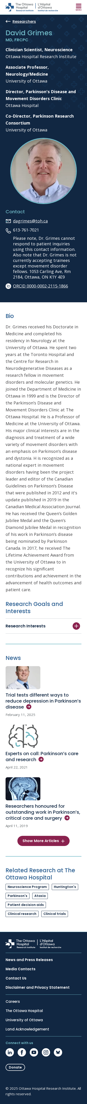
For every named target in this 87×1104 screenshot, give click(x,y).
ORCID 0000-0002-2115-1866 (40, 286)
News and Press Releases (29, 960)
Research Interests (25, 626)
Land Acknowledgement (27, 1029)
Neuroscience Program (27, 886)
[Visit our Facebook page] (22, 1052)
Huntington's (65, 886)
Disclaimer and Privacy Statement (38, 987)
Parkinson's (17, 895)
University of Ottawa (24, 1020)
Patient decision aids (26, 904)
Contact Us (16, 978)
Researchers (24, 21)
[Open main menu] (79, 7)
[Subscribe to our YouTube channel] (34, 1052)
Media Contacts (20, 969)
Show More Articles (41, 840)
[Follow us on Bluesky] (58, 1052)
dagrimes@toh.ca (30, 221)
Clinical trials (54, 913)
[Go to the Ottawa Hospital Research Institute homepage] (32, 7)
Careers (13, 1001)
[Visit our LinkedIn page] (10, 1052)
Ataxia (40, 895)
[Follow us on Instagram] (46, 1052)
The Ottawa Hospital (24, 1011)
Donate (15, 1067)
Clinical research (22, 913)
